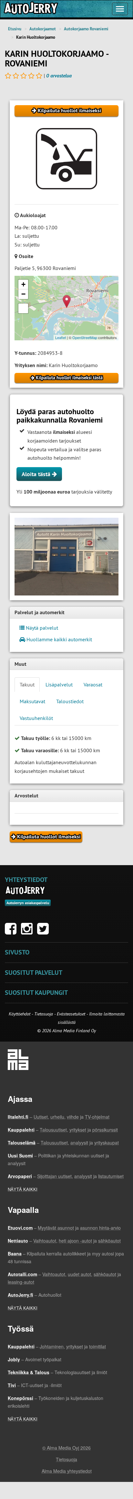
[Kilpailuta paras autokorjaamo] (30, 8)
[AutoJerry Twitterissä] (44, 932)
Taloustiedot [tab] (70, 701)
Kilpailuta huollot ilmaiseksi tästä (69, 378)
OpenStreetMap (84, 337)
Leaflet (60, 337)
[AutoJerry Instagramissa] (28, 932)
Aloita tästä (37, 474)
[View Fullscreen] (23, 308)
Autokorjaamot (42, 29)
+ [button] (23, 284)
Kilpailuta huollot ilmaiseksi (68, 110)
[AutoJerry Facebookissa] (12, 932)
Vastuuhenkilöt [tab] (36, 718)
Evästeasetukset (71, 1014)
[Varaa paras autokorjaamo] (25, 890)
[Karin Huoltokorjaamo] (66, 557)
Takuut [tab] (27, 684)
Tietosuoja (43, 1014)
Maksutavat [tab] (32, 701)
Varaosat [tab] (93, 684)
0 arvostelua (59, 75)
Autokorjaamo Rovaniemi (86, 29)
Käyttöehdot (20, 1014)
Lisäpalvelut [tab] (59, 684)
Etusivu (14, 29)
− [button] (23, 294)
